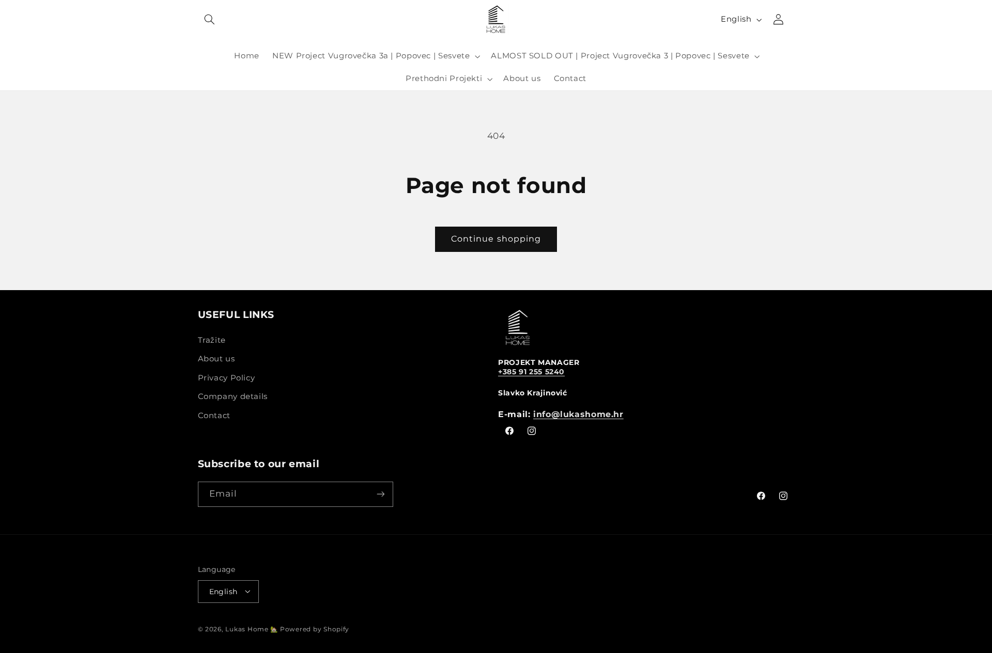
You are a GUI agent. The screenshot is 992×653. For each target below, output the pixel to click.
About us (216, 358)
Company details (233, 396)
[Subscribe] (380, 494)
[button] (210, 19)
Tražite (212, 339)
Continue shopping (496, 239)
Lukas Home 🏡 (252, 628)
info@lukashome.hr (578, 414)
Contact (214, 415)
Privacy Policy (226, 377)
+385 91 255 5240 (531, 371)
